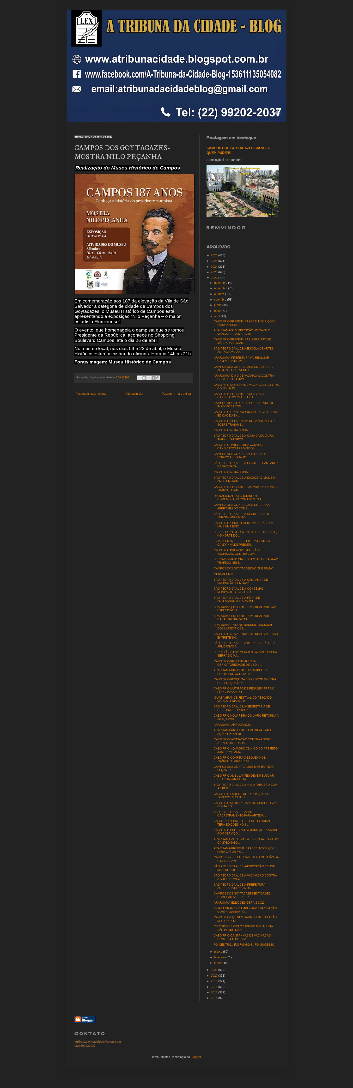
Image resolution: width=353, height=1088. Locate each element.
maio (217, 311)
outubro (219, 294)
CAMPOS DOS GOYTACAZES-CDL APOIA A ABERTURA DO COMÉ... (242, 506)
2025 (214, 261)
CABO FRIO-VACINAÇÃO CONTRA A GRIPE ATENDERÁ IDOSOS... (243, 741)
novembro (221, 288)
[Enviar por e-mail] (139, 377)
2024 (214, 266)
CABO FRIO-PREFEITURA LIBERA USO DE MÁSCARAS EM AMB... (242, 341)
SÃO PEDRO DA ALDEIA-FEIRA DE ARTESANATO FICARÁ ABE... (237, 599)
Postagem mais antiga (176, 393)
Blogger (196, 1057)
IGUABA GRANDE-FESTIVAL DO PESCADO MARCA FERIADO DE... (243, 699)
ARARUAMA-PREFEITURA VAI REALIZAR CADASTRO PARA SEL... (241, 617)
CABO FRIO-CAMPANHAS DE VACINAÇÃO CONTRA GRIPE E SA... (242, 937)
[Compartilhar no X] (148, 377)
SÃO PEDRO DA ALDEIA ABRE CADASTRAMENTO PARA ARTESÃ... (240, 813)
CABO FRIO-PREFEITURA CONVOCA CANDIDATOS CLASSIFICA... (238, 395)
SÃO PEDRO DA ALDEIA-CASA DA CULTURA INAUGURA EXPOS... (244, 437)
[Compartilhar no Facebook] (153, 377)
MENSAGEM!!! (223, 574)
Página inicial (134, 393)
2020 (214, 975)
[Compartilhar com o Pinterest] (157, 377)
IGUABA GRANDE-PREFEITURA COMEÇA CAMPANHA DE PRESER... (242, 542)
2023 (214, 272)
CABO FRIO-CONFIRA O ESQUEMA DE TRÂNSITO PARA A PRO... (240, 759)
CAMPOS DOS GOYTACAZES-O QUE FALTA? (244, 568)
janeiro (219, 963)
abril (217, 316)
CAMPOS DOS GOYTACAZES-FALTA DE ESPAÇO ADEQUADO (240, 455)
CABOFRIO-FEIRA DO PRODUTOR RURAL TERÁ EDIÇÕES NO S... (242, 822)
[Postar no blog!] (144, 377)
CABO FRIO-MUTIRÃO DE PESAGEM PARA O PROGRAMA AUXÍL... (244, 690)
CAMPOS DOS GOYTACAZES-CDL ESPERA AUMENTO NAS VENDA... (243, 368)
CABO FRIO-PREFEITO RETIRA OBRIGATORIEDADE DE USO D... (238, 663)
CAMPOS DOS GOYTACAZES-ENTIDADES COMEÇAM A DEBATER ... (242, 895)
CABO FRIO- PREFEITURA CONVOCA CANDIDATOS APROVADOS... (239, 446)
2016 (214, 998)
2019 (214, 981)
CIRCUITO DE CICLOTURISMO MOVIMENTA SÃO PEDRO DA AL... (243, 928)
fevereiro (220, 957)
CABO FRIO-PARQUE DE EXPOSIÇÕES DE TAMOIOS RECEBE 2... (242, 795)
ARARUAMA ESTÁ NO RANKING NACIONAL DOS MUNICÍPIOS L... (243, 626)
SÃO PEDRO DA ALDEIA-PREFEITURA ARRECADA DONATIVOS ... (239, 886)
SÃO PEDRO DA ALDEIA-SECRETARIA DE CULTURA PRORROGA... (242, 708)
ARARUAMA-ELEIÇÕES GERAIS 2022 (239, 902)
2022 (214, 278)
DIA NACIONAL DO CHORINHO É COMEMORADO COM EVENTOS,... (239, 497)
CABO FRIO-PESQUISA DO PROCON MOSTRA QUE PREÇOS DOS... (245, 681)
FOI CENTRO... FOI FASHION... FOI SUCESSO (244, 944)
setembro (220, 299)
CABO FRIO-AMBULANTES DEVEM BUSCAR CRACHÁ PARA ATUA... (244, 777)
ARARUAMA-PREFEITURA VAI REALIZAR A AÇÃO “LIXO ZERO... (242, 732)
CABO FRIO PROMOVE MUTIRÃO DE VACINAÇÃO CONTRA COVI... (238, 552)
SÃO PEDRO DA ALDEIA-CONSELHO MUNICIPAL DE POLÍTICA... (238, 590)
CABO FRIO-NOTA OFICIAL (232, 430)
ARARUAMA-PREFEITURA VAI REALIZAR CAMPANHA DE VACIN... (241, 359)
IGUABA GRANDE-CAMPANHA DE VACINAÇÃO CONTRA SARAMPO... (245, 910)
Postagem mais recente (91, 393)
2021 (214, 970)
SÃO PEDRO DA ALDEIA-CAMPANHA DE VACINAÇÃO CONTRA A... (241, 581)
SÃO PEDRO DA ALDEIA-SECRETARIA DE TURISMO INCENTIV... (242, 515)
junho (218, 305)
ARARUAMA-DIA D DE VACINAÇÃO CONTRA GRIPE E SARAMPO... (244, 377)
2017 (214, 992)
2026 (214, 255)
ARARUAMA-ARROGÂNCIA (232, 724)
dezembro (221, 282)
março (218, 951)
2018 (214, 987)
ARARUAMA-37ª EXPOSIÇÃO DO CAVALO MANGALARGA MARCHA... (242, 332)
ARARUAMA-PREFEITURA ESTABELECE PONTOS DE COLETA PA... (241, 672)
